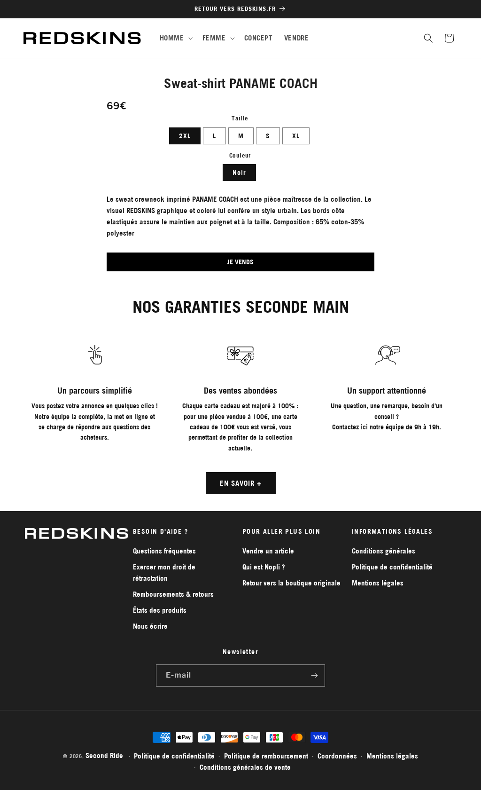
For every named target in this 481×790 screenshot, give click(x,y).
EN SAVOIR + (241, 483)
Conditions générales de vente (245, 767)
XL (296, 136)
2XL (185, 136)
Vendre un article (268, 550)
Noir (239, 172)
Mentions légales (377, 582)
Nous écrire (150, 626)
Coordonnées (337, 755)
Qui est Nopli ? (263, 566)
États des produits (159, 610)
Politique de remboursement (266, 755)
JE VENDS (240, 262)
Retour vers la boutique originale (291, 582)
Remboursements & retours (173, 594)
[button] (175, 38)
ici (364, 427)
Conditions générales (383, 550)
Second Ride (104, 755)
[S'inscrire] (314, 675)
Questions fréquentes (164, 550)
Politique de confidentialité (392, 566)
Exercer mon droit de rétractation (164, 572)
